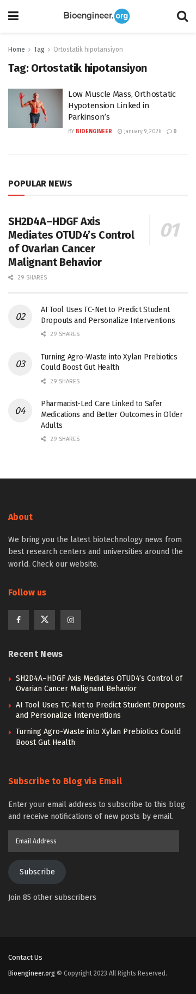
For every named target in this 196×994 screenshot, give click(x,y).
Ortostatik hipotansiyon (88, 49)
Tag (39, 49)
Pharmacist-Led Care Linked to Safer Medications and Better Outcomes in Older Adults (112, 414)
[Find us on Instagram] (70, 620)
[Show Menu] (13, 16)
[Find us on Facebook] (18, 620)
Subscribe (37, 872)
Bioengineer (94, 131)
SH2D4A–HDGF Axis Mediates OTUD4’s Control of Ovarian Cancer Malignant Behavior (71, 242)
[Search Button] (182, 16)
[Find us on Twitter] (44, 620)
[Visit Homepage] (98, 16)
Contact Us (25, 957)
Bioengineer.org (31, 973)
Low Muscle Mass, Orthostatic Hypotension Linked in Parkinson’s (122, 105)
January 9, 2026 (141, 131)
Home (16, 49)
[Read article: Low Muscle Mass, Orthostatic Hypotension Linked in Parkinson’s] (35, 108)
